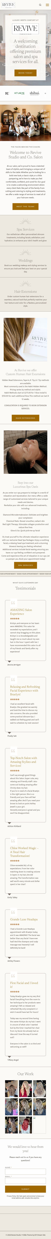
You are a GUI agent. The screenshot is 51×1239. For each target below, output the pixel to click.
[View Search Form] (39, 4)
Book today (25, 73)
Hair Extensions (25, 418)
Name (8, 1167)
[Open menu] (48, 4)
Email (8, 1176)
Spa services (25, 565)
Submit (25, 1189)
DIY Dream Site (40, 1235)
